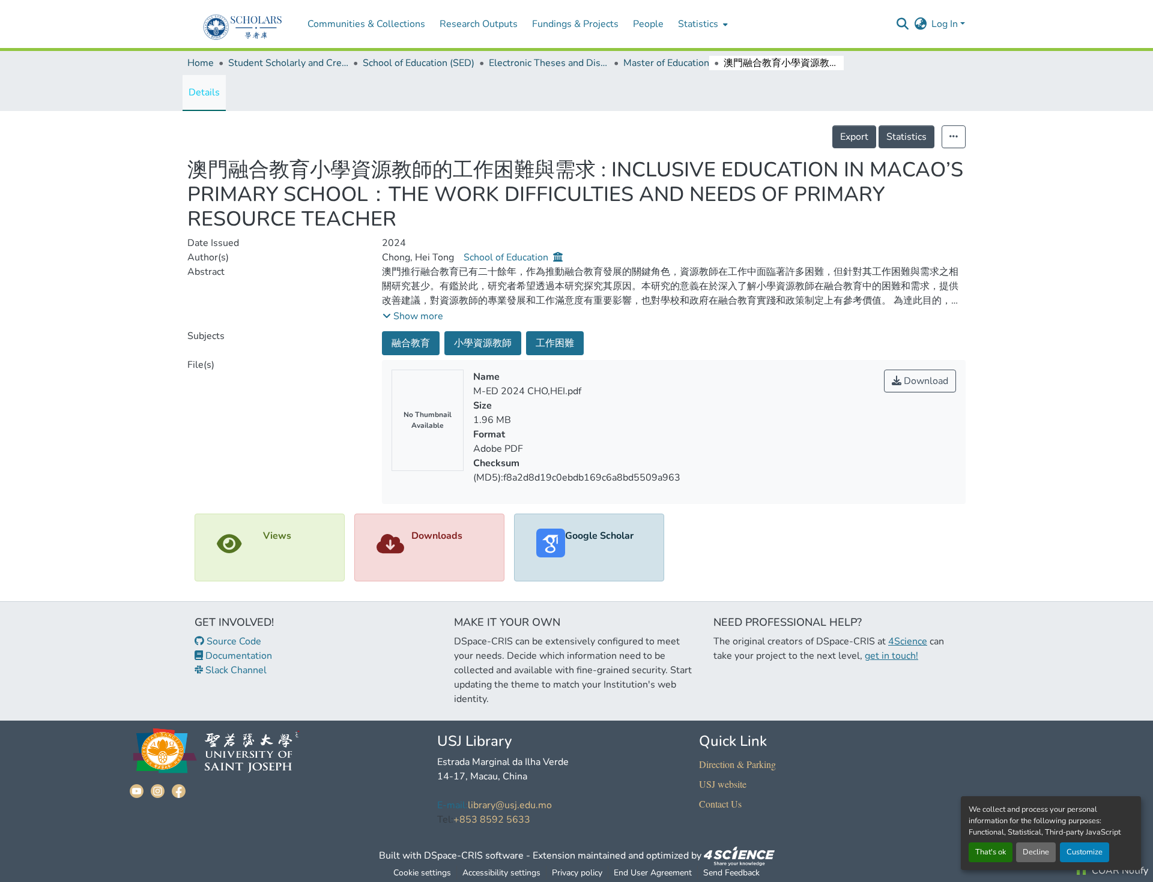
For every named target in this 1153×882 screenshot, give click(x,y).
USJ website (722, 784)
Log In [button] (945, 24)
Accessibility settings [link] (501, 872)
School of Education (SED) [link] (418, 63)
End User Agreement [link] (653, 872)
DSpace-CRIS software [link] (474, 855)
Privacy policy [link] (577, 872)
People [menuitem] (648, 24)
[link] (739, 855)
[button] (902, 24)
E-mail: (452, 805)
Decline (1036, 852)
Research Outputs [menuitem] (479, 24)
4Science (907, 641)
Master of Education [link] (666, 63)
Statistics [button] (698, 24)
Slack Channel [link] (235, 670)
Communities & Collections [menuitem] (366, 24)
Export (854, 136)
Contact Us (720, 803)
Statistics (906, 136)
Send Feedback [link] (731, 872)
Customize (1085, 852)
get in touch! (891, 655)
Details (204, 92)
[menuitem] (702, 24)
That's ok (990, 852)
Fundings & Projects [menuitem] (575, 24)
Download (924, 381)
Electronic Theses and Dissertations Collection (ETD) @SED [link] (549, 63)
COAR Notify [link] (1118, 870)
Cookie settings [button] (422, 872)
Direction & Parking (737, 764)
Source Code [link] (232, 641)
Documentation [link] (237, 655)
